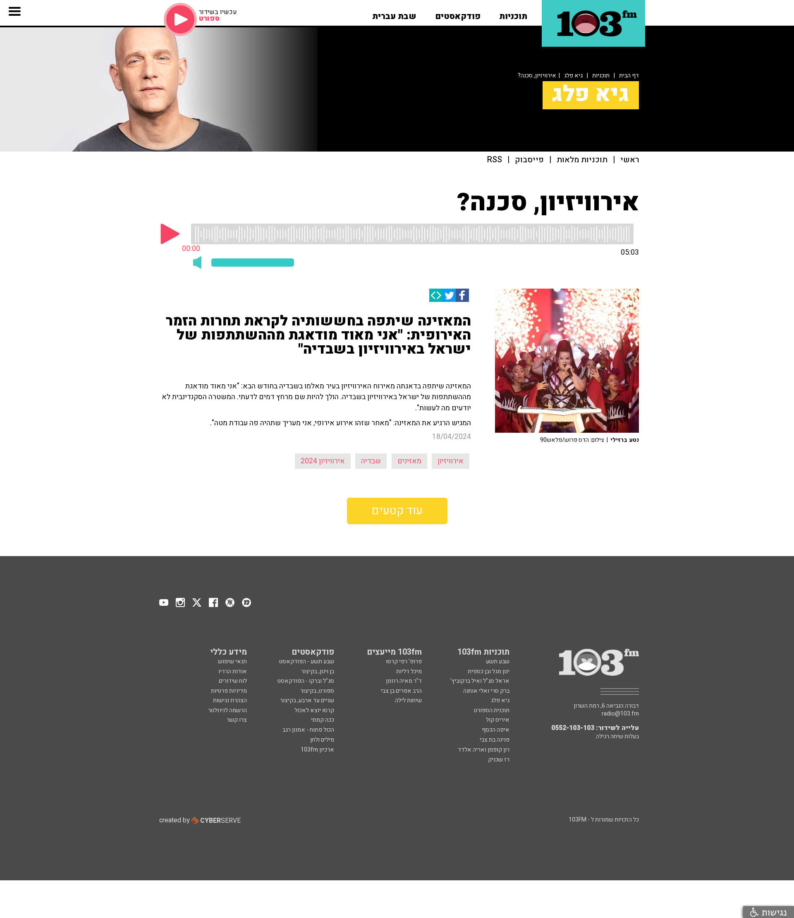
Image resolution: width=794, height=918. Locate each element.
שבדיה (371, 461)
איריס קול (497, 720)
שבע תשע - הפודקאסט (306, 661)
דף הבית (629, 75)
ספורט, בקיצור (317, 691)
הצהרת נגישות (230, 700)
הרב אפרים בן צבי (401, 691)
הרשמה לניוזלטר (227, 710)
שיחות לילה (408, 700)
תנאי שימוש (232, 661)
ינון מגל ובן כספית (488, 671)
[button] (513, 13)
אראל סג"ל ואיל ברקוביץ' (479, 681)
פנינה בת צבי (494, 740)
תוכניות (601, 75)
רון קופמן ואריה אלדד (483, 750)
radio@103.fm (620, 714)
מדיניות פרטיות (229, 691)
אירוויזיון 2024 (323, 461)
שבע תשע (497, 661)
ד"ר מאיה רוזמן (404, 681)
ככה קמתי (322, 720)
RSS (494, 160)
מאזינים (409, 461)
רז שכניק (498, 760)
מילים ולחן (322, 740)
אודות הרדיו (232, 671)
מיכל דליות (409, 671)
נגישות (773, 912)
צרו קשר (237, 720)
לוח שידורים (233, 681)
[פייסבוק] (462, 295)
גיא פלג (573, 75)
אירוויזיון (451, 461)
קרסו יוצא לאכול (314, 710)
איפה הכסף (495, 730)
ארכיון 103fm (317, 750)
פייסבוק (529, 160)
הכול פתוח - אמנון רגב (308, 730)
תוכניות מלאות (582, 160)
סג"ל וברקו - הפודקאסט (305, 681)
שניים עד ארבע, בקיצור (307, 700)
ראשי (629, 160)
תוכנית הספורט (491, 710)
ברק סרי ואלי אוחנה (486, 691)
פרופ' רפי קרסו (404, 661)
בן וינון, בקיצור (317, 671)
